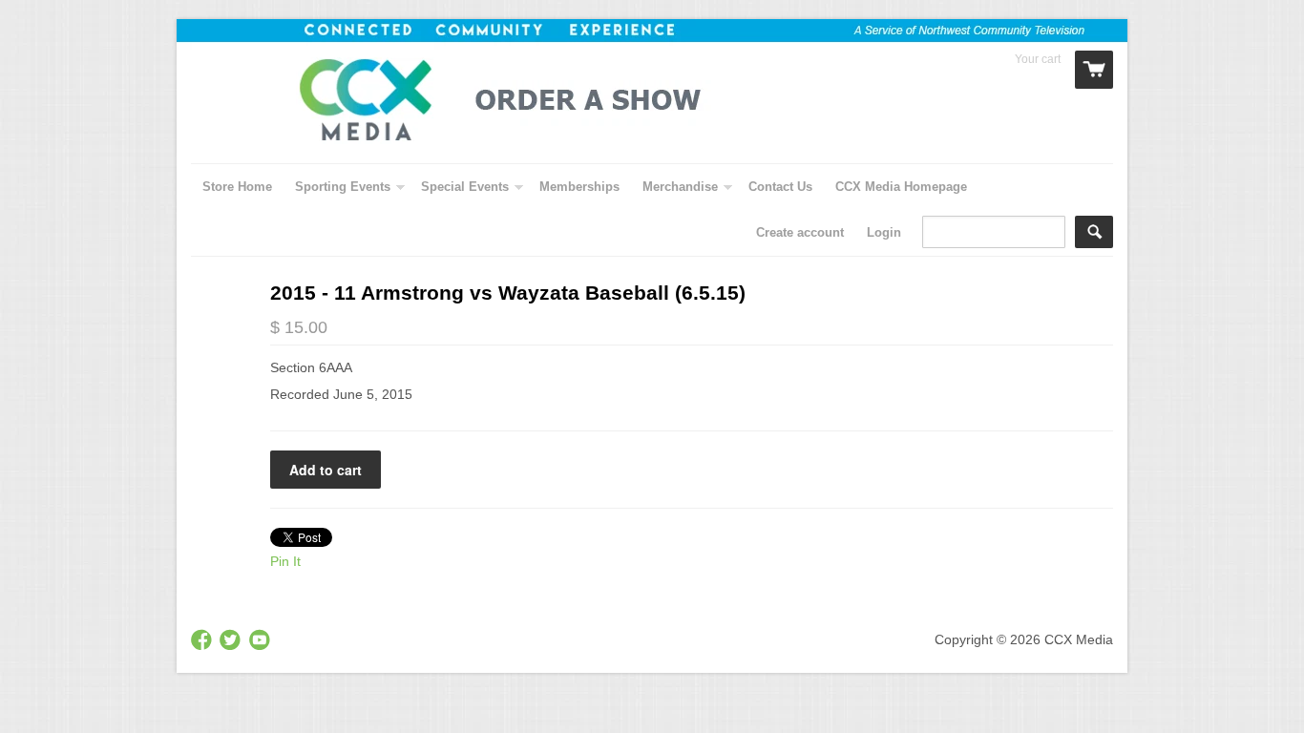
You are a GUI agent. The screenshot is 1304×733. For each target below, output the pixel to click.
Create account (800, 232)
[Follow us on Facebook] (203, 641)
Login (884, 232)
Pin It (285, 561)
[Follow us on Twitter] (232, 641)
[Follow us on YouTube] (261, 641)
